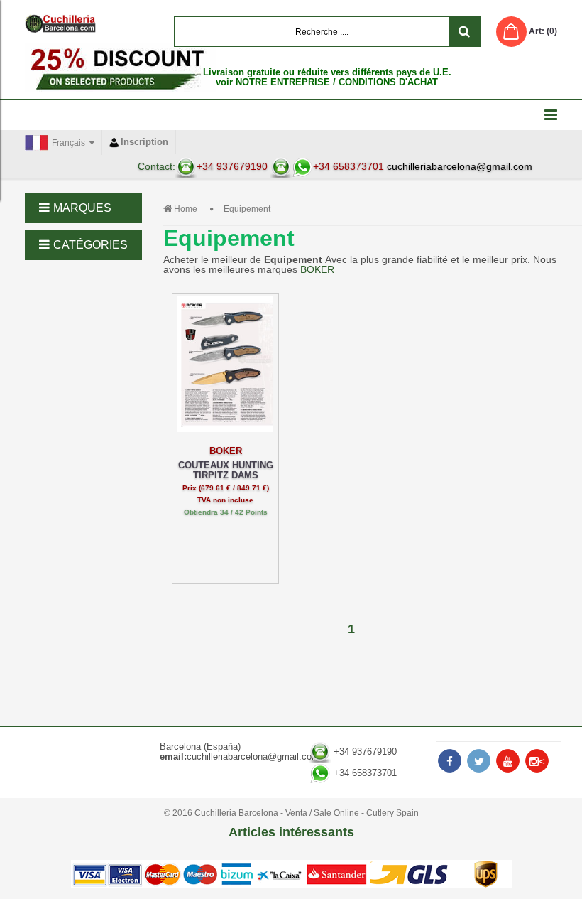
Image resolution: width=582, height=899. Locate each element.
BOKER (317, 269)
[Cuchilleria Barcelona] (60, 23)
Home (185, 209)
